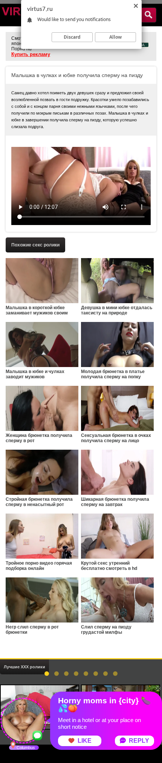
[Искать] (148, 15)
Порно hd (21, 48)
